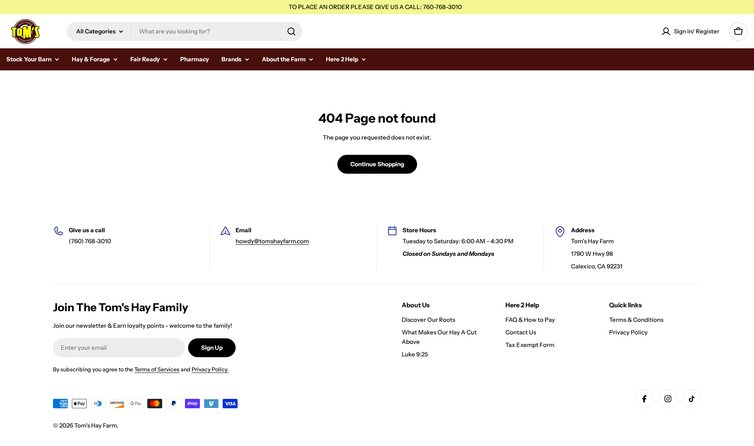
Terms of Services (156, 369)
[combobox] (184, 31)
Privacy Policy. (210, 369)
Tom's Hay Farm (95, 425)
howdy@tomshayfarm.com (272, 241)
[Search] (291, 31)
